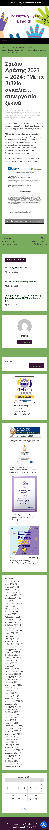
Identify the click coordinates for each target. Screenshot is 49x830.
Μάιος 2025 (10, 609)
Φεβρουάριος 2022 (12, 701)
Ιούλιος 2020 (10, 736)
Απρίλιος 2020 (11, 745)
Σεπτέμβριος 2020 (12, 734)
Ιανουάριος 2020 (12, 753)
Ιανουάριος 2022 (11, 704)
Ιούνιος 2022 (10, 690)
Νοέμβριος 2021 (11, 709)
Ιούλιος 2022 (10, 687)
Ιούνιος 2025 (10, 606)
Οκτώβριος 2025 (12, 600)
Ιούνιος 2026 (10, 581)
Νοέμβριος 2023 (11, 652)
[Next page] (12, 221)
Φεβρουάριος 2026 (12, 592)
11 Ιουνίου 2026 (12, 272)
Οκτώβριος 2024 (11, 628)
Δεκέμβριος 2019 (11, 755)
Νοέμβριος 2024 (11, 625)
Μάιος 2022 (9, 693)
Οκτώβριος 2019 (11, 761)
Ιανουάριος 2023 (11, 674)
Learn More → (25, 342)
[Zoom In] (30, 221)
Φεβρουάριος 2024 (12, 644)
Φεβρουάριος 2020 (12, 750)
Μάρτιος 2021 (10, 723)
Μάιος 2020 (10, 742)
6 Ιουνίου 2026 (12, 286)
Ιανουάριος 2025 (12, 619)
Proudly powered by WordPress (20, 824)
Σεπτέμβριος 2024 (12, 630)
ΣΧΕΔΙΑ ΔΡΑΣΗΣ (28, 113)
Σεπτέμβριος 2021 (12, 715)
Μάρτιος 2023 (10, 668)
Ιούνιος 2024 (10, 633)
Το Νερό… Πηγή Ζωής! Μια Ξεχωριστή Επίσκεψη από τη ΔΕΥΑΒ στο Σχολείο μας (23, 298)
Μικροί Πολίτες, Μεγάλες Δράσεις (20, 281)
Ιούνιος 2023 (10, 660)
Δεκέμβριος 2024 (12, 622)
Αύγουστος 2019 (11, 766)
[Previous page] (8, 221)
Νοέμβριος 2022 (11, 679)
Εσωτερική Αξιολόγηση (13, 113)
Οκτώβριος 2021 (11, 712)
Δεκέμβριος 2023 (11, 649)
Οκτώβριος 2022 (11, 682)
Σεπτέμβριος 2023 (12, 658)
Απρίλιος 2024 (11, 638)
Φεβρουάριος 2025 (12, 617)
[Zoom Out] (26, 221)
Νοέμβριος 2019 (11, 758)
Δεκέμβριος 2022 (12, 677)
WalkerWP (31, 827)
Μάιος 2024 (9, 636)
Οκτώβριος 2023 (11, 655)
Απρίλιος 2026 (11, 587)
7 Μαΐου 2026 (12, 305)
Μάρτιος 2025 (10, 614)
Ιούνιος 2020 (10, 739)
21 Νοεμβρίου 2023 (23, 110)
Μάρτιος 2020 (10, 747)
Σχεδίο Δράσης (18, 118)
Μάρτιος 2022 (10, 698)
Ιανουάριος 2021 (11, 728)
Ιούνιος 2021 (10, 717)
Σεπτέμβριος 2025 (12, 603)
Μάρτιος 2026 (10, 590)
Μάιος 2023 (9, 663)
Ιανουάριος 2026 (12, 595)
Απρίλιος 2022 (11, 696)
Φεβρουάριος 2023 (12, 671)
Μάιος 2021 (9, 720)
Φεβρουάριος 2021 (12, 726)
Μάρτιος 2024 (10, 641)
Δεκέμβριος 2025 (12, 598)
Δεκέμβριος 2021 (11, 707)
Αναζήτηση (9, 361)
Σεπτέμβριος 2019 (12, 764)
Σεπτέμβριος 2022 (12, 685)
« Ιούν (23, 809)
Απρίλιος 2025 (11, 611)
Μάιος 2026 (10, 584)
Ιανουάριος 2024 (11, 647)
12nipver (10, 110)
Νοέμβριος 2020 (11, 731)
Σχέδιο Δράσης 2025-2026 (17, 267)
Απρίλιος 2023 (10, 666)
